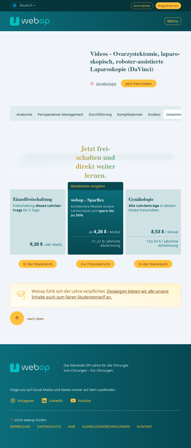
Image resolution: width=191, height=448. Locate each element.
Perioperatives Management (60, 114)
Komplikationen (130, 114)
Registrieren (168, 5)
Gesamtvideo (176, 114)
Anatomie (24, 114)
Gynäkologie (106, 83)
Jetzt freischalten (139, 83)
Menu (172, 21)
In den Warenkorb (37, 264)
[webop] (30, 21)
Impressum (20, 426)
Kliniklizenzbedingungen (106, 426)
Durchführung (100, 114)
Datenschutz (49, 426)
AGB (71, 426)
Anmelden (142, 5)
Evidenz (154, 114)
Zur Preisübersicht (95, 264)
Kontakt (144, 426)
